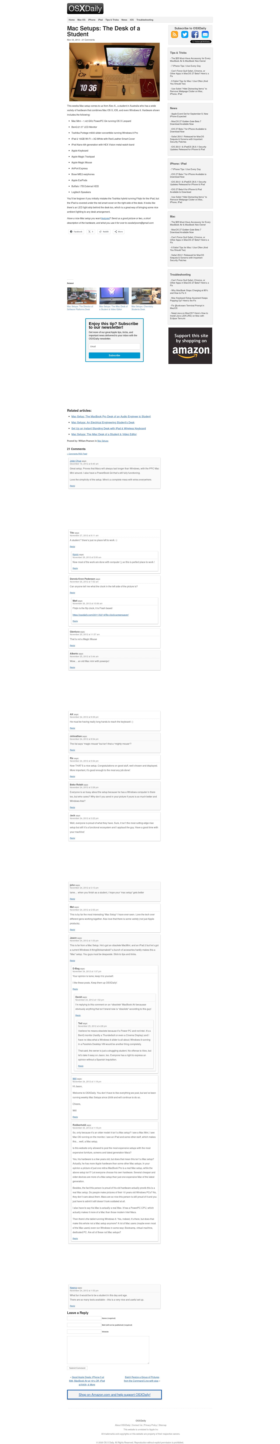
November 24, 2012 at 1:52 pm (89, 999)
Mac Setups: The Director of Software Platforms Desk (80, 308)
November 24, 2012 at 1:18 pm (87, 1081)
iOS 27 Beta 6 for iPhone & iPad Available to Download (186, 190)
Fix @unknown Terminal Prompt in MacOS (187, 307)
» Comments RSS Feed (77, 453)
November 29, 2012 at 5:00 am (87, 557)
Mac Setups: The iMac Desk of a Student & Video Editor (113, 308)
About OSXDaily (122, 1424)
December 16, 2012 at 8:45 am (84, 463)
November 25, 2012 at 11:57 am (85, 634)
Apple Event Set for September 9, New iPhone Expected (189, 115)
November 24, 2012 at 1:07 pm (87, 971)
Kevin (76, 554)
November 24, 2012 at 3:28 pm (84, 787)
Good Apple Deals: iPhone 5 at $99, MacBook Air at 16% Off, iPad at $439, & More (87, 1380)
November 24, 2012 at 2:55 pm (84, 909)
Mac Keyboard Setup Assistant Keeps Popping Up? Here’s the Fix (189, 299)
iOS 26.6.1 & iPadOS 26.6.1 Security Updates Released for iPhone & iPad (188, 148)
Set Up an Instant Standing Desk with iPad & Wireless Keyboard (108, 428)
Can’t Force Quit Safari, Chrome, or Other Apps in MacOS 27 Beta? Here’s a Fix (189, 73)
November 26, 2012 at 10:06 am (87, 603)
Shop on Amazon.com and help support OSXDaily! (114, 1394)
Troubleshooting (144, 19)
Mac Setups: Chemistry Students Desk (142, 308)
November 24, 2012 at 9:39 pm (84, 716)
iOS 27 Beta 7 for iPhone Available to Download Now (188, 130)
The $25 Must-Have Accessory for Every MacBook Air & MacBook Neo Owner (190, 59)
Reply (72, 485)
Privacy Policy (150, 1424)
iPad (100, 19)
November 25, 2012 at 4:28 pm (92, 1026)
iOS (132, 19)
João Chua (75, 461)
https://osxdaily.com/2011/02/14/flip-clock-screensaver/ (101, 614)
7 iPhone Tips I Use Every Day (186, 65)
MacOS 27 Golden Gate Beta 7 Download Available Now (185, 122)
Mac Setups (102, 440)
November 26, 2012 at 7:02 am (84, 581)
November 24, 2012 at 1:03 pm (84, 940)
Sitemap (162, 1424)
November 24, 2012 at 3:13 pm (84, 887)
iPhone (91, 19)
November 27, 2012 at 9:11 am (84, 535)
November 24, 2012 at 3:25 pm (84, 818)
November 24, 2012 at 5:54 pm (84, 760)
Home (72, 19)
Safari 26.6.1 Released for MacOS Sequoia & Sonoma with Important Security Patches (187, 139)
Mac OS (81, 19)
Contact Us (137, 1424)
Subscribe (114, 355)
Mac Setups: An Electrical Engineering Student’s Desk (102, 422)
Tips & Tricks (112, 19)
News (124, 19)
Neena (73, 1287)
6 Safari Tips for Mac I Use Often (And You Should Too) (189, 82)
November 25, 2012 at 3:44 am (84, 656)
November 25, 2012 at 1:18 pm (87, 1127)
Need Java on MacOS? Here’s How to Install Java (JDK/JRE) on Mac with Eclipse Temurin (189, 315)
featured (105, 218)
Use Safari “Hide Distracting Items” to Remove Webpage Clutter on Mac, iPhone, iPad (188, 91)
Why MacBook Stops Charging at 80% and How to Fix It (189, 291)
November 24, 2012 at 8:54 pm (84, 738)
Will (75, 1078)
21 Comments (88, 39)
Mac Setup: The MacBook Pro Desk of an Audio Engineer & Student (111, 416)
